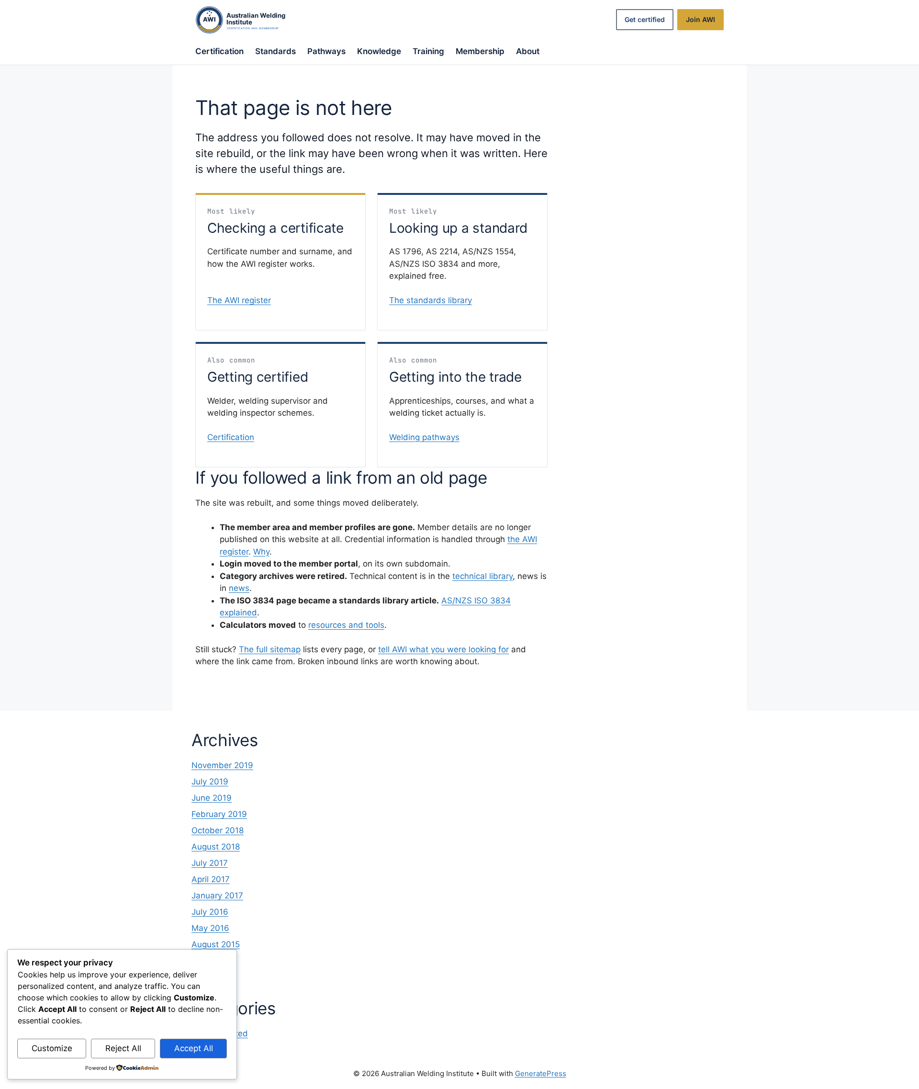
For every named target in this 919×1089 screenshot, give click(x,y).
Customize (52, 1048)
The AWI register (239, 300)
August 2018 (215, 846)
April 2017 (210, 879)
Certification (219, 51)
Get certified (645, 19)
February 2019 (219, 814)
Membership (480, 51)
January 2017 (217, 895)
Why (261, 551)
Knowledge (379, 51)
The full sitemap (270, 649)
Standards (275, 51)
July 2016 (209, 912)
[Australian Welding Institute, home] (250, 20)
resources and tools (346, 625)
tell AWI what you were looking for (443, 649)
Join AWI (700, 19)
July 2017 (209, 863)
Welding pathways (424, 437)
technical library (482, 576)
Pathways (326, 51)
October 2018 (217, 830)
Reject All (123, 1048)
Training (428, 51)
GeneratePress (540, 1073)
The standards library (430, 300)
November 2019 (222, 765)
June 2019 (211, 798)
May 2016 (210, 928)
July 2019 (209, 781)
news (239, 588)
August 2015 (215, 944)
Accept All (193, 1048)
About (527, 51)
